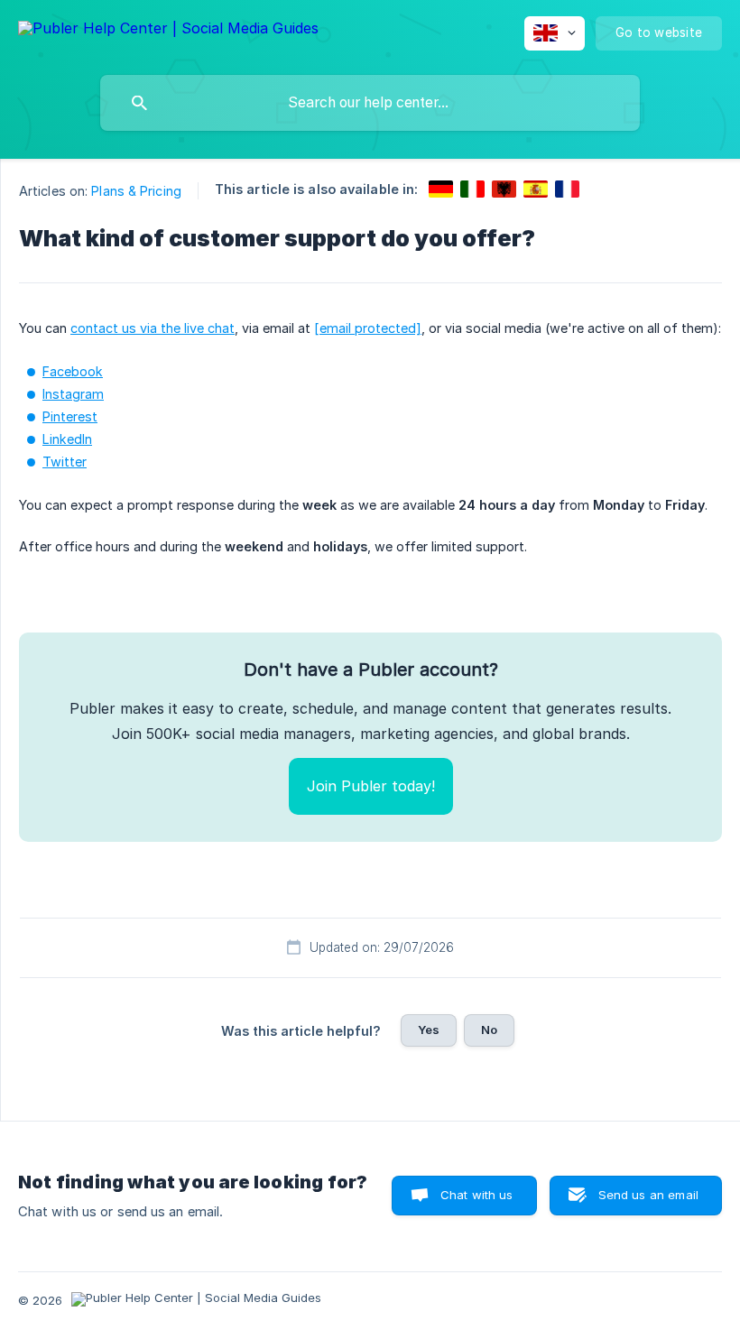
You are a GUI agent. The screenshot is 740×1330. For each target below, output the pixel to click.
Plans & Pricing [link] (136, 191)
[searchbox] (370, 103)
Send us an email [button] (648, 1194)
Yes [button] (428, 1029)
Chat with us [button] (476, 1194)
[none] (168, 31)
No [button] (489, 1029)
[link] (441, 189)
